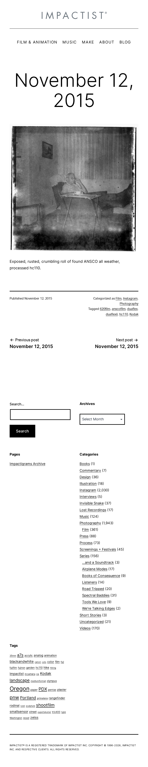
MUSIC (69, 42)
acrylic (28, 655)
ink (37, 674)
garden (30, 667)
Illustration (88, 484)
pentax (52, 689)
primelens (42, 698)
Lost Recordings (93, 510)
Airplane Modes (94, 569)
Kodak (134, 314)
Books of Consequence (101, 576)
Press (84, 536)
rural (22, 706)
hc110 (123, 314)
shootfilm (45, 705)
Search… (17, 404)
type (63, 712)
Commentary (90, 470)
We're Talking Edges (98, 608)
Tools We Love (94, 602)
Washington (16, 718)
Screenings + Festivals (98, 549)
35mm (13, 655)
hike (46, 667)
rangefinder (57, 698)
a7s (20, 655)
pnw (14, 697)
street (33, 712)
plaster (61, 689)
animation (50, 655)
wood (26, 717)
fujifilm (13, 667)
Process (86, 543)
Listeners (89, 582)
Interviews (88, 497)
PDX (43, 689)
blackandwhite (22, 661)
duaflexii (112, 314)
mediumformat (38, 681)
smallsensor (19, 711)
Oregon (19, 688)
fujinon (21, 667)
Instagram (130, 298)
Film (119, 298)
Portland (28, 697)
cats (44, 662)
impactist (17, 674)
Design (85, 477)
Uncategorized (92, 622)
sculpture (30, 705)
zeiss (34, 717)
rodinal (14, 705)
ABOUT (106, 42)
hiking (53, 668)
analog (38, 655)
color (50, 662)
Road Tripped (93, 589)
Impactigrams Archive (27, 464)
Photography (129, 303)
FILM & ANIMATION (37, 42)
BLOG (125, 42)
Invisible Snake (92, 503)
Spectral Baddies (95, 595)
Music (84, 516)
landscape (20, 680)
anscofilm (119, 308)
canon (38, 662)
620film (105, 308)
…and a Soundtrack (98, 562)
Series (84, 556)
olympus (52, 680)
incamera (30, 674)
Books (85, 464)
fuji (62, 661)
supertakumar (44, 712)
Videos (85, 628)
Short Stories (90, 615)
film (57, 661)
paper (34, 689)
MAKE (88, 42)
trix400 (56, 711)
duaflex (132, 308)
